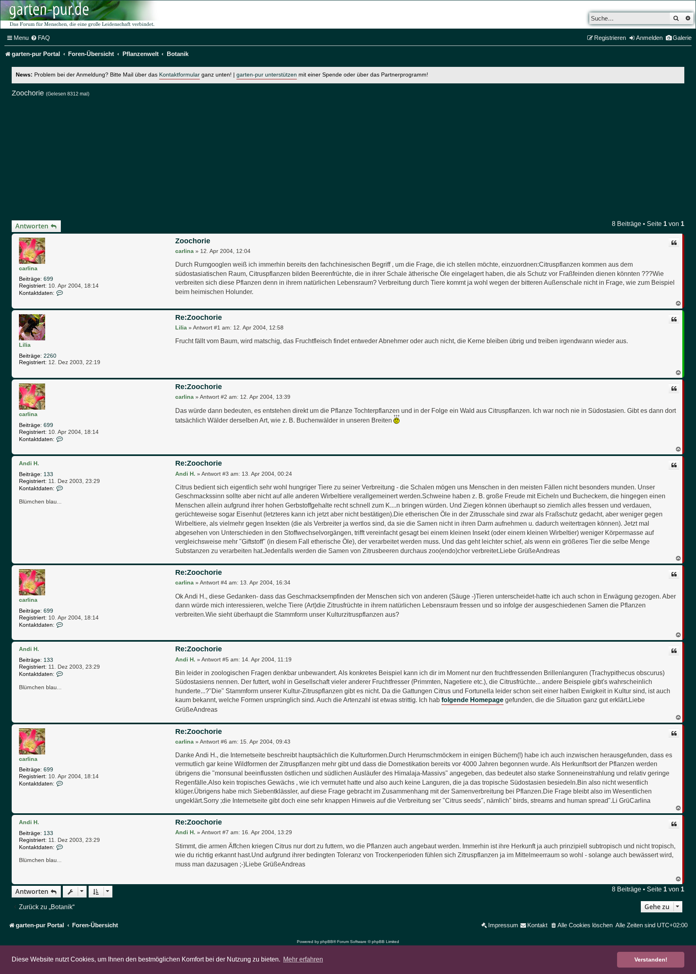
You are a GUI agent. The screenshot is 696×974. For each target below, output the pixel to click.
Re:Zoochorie (198, 317)
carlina (28, 268)
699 (48, 279)
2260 (50, 355)
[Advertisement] (348, 155)
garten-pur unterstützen (266, 75)
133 (48, 474)
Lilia (25, 345)
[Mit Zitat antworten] (674, 243)
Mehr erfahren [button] (303, 959)
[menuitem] (40, 38)
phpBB (326, 941)
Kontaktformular (179, 75)
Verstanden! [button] (650, 959)
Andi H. (29, 463)
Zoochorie (28, 93)
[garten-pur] (81, 14)
